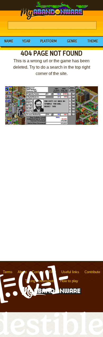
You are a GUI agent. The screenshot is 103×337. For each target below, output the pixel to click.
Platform (48, 41)
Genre (72, 41)
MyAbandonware (51, 10)
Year (26, 41)
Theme (92, 41)
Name (8, 41)
